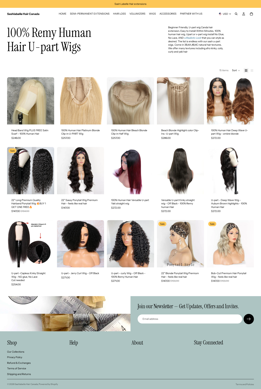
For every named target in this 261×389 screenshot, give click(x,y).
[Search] (236, 14)
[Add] (248, 262)
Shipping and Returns (19, 374)
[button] (236, 70)
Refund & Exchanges (19, 362)
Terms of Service (16, 368)
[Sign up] (249, 319)
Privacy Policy (14, 357)
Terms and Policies (245, 384)
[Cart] (251, 14)
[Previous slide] (12, 101)
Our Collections (15, 351)
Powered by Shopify (48, 384)
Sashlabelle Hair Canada (26, 384)
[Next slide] (49, 101)
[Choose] (48, 119)
